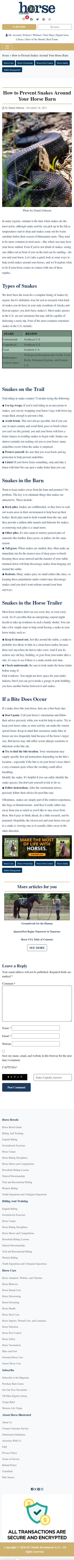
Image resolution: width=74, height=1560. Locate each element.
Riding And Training (12, 1133)
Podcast (27, 35)
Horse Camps (9, 1151)
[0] (23, 19)
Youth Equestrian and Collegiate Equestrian (24, 1194)
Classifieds (7, 1471)
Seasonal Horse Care (12, 1357)
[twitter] (37, 19)
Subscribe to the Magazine (15, 1377)
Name (6, 1028)
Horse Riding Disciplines (14, 1157)
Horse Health (8, 1308)
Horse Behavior (10, 1284)
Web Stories (8, 1477)
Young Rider (8, 1402)
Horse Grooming (10, 1302)
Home (5, 55)
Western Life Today (12, 1408)
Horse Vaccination (11, 1345)
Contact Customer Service (15, 1428)
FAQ (4, 1446)
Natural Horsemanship (13, 1176)
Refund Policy (9, 1465)
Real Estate (52, 39)
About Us (7, 1422)
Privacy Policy (9, 1453)
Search (56, 27)
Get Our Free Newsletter (14, 1389)
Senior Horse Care (11, 1363)
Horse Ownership (25, 62)
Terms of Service (11, 1459)
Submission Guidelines (13, 1434)
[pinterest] (43, 19)
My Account (14, 35)
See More (37, 948)
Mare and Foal (9, 1351)
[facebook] (31, 19)
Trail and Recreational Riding (17, 1182)
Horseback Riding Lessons (15, 1170)
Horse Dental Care (11, 1290)
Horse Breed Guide (12, 1127)
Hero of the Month (35, 39)
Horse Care (8, 62)
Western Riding (10, 1188)
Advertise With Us (11, 1440)
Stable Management (12, 69)
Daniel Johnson (16, 107)
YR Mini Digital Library (14, 1396)
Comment (8, 983)
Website (6, 1044)
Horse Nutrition (10, 1326)
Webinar (37, 35)
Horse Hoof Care (10, 1314)
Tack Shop (48, 35)
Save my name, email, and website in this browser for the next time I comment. (37, 1058)
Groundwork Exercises (13, 1145)
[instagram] (49, 19)
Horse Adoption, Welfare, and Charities (22, 1278)
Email (6, 1036)
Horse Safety (62, 62)
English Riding (9, 1139)
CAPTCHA (9, 1067)
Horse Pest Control (45, 62)
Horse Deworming (11, 1296)
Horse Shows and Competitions (18, 1163)
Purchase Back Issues (13, 1383)
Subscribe (19, 26)
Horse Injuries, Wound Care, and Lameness (24, 1320)
